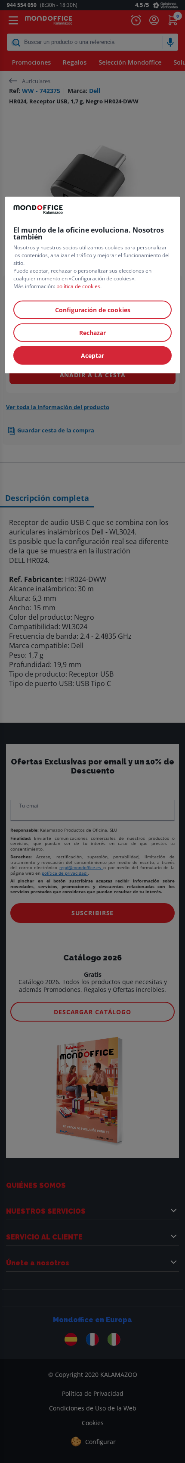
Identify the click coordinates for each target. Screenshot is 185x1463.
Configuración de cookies (92, 309)
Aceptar (92, 355)
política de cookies (78, 285)
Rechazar (92, 332)
